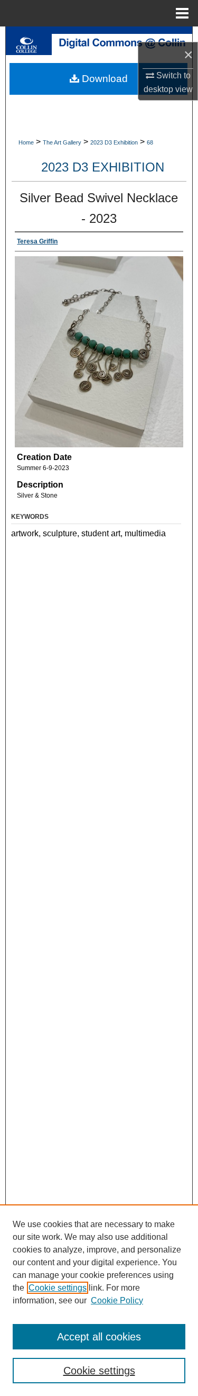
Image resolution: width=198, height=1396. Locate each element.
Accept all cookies (99, 1337)
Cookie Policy (117, 1300)
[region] (99, 1300)
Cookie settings (58, 1287)
